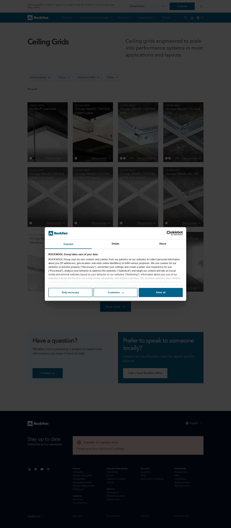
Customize (114, 292)
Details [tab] (115, 243)
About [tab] (162, 243)
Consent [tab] (68, 244)
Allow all (160, 292)
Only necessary (70, 292)
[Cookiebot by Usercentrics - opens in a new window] (169, 233)
